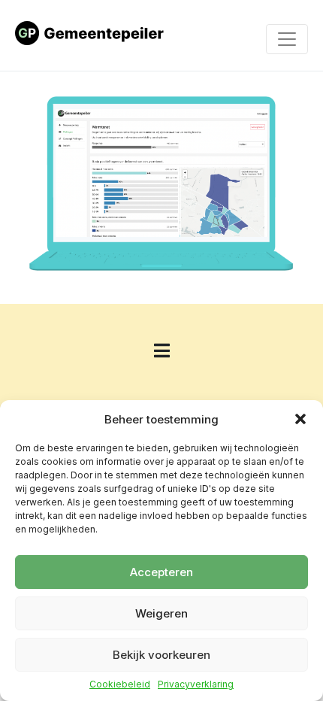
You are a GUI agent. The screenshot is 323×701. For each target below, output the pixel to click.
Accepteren (161, 572)
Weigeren (161, 613)
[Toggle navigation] (287, 39)
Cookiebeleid (119, 684)
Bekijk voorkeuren (161, 655)
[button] (300, 418)
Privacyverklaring (196, 684)
